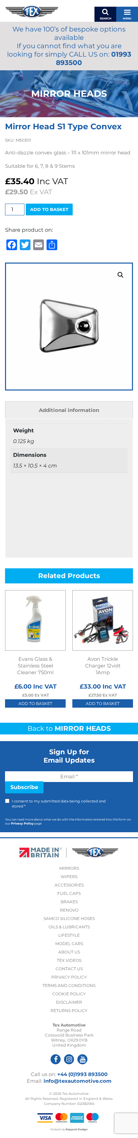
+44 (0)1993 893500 (82, 1074)
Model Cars (69, 943)
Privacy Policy (22, 823)
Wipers (69, 876)
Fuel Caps (69, 893)
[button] (121, 275)
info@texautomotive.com (78, 1081)
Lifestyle (69, 935)
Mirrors (69, 868)
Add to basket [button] (35, 703)
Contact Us (69, 968)
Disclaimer (69, 1002)
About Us (69, 951)
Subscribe (24, 787)
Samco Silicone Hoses (69, 918)
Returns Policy (69, 1010)
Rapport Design (77, 1129)
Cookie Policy (69, 993)
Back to (69, 728)
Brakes (69, 901)
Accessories (69, 884)
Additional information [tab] (69, 410)
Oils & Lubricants (69, 926)
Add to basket (49, 209)
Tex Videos (69, 960)
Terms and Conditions (69, 985)
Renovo (69, 910)
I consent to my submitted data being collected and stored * (59, 803)
